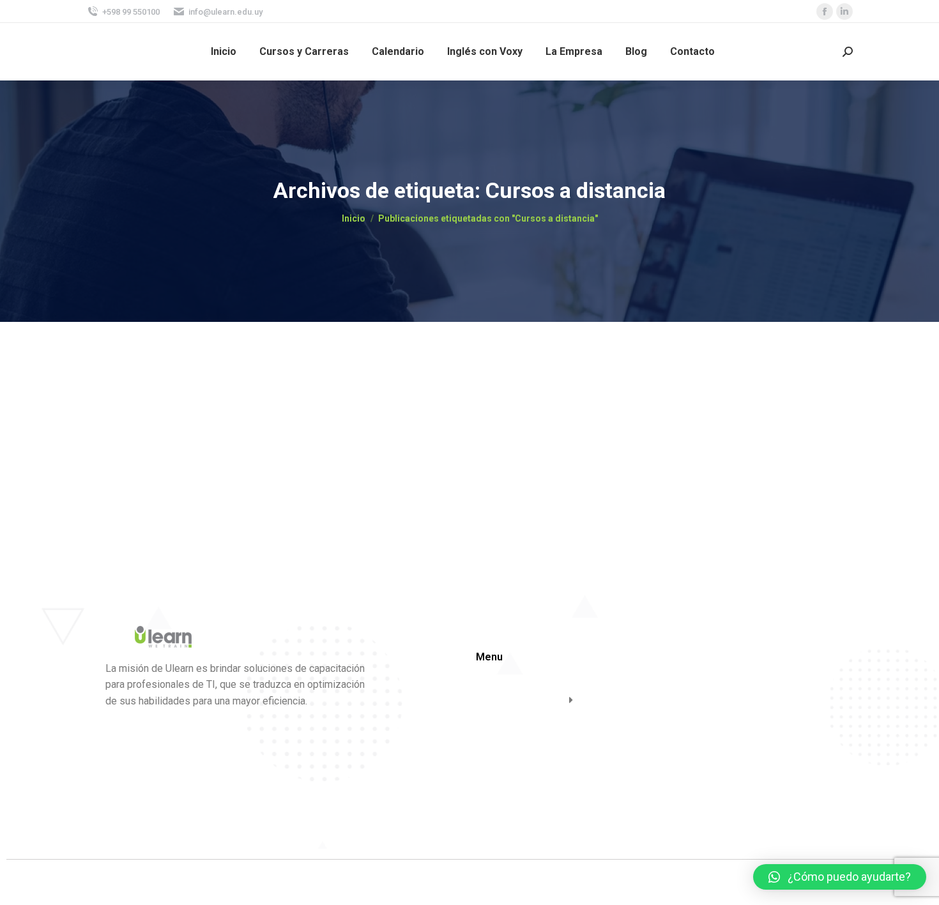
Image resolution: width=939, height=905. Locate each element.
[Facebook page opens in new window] (824, 11)
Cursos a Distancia (157, 389)
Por (234, 410)
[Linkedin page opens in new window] (844, 11)
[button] (839, 877)
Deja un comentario (378, 410)
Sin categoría (161, 410)
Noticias (117, 410)
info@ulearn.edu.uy (225, 12)
